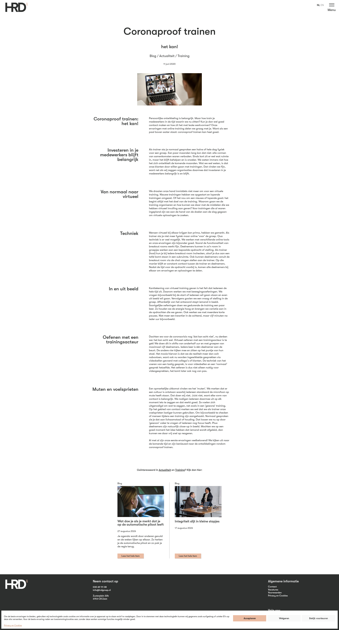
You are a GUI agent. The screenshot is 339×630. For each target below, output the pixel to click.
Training (183, 56)
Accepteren (250, 618)
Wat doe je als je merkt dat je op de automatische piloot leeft (140, 522)
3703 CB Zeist (100, 598)
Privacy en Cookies (13, 625)
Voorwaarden (275, 592)
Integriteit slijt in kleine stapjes (197, 521)
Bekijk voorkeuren (318, 618)
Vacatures (273, 589)
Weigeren (284, 618)
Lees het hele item (130, 556)
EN (322, 5)
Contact (272, 586)
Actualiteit (167, 56)
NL (318, 5)
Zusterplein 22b (101, 595)
